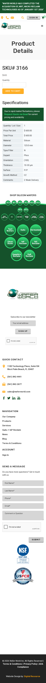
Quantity (6, 80)
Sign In (33, 18)
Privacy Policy (30, 664)
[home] (11, 26)
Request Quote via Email (16, 114)
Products (6, 421)
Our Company (8, 416)
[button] (42, 26)
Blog (4, 439)
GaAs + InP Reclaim (11, 430)
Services (6, 425)
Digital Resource (32, 676)
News (5, 434)
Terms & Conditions (11, 443)
